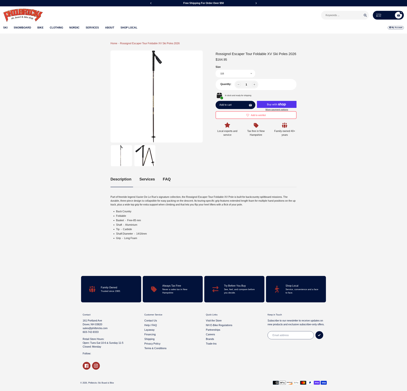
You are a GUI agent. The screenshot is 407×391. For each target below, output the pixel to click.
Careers (210, 334)
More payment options (277, 109)
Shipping (149, 339)
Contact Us (150, 320)
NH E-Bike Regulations (219, 325)
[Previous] (151, 3)
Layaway (149, 329)
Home (113, 43)
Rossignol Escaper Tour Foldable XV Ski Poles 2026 (150, 43)
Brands (210, 339)
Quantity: (225, 84)
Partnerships (213, 329)
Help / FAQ (150, 325)
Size (218, 67)
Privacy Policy (152, 343)
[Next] (256, 3)
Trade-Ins (211, 343)
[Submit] (319, 335)
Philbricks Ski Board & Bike (101, 383)
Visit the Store (214, 320)
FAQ (167, 179)
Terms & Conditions (155, 348)
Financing (150, 334)
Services (147, 179)
